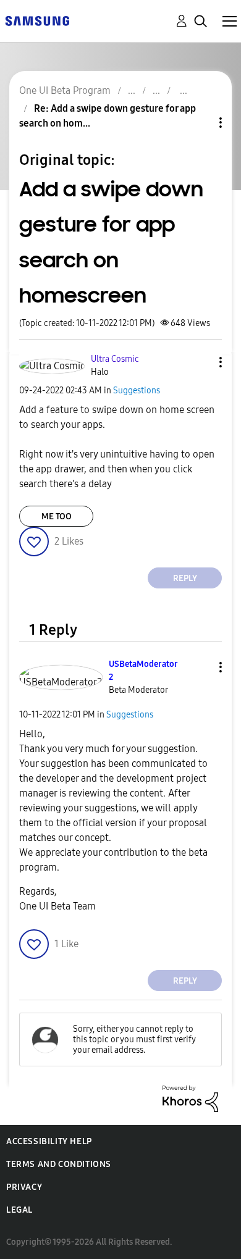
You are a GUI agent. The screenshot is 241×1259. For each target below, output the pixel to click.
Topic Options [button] (199, 122)
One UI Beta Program (65, 90)
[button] (200, 362)
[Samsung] (37, 20)
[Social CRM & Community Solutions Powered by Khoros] (190, 1098)
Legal (19, 1210)
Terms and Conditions (58, 1164)
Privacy (24, 1187)
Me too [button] (56, 516)
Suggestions (136, 390)
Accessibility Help (49, 1141)
